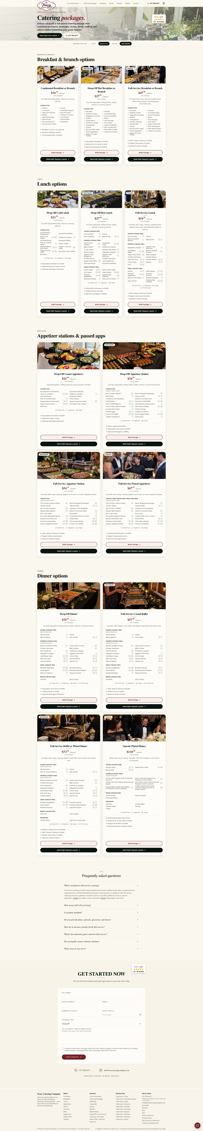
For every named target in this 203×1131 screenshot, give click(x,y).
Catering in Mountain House (126, 1099)
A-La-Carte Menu (73, 3)
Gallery (127, 3)
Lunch (93, 44)
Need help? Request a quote (56, 159)
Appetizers (104, 44)
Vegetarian (67, 1114)
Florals (111, 3)
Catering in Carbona (123, 1104)
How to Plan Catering (97, 1119)
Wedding (103, 3)
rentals (75, 898)
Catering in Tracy (122, 1096)
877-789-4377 (73, 35)
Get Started (125, 44)
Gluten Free (67, 1117)
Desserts (66, 1109)
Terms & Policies (148, 1115)
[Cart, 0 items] (164, 3)
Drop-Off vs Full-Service (98, 1114)
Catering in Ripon (122, 1119)
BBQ (65, 1112)
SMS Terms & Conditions (150, 1120)
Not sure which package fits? (187, 1118)
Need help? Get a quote (48, 35)
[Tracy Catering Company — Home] (46, 5)
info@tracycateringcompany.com (153, 1103)
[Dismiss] (198, 1117)
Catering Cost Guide (97, 1117)
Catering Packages (90, 3)
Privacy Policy (147, 1118)
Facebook (145, 1105)
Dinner (114, 44)
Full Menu (67, 1096)
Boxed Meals (94, 1112)
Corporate (93, 1104)
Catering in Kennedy (123, 1109)
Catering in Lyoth (122, 1101)
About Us (93, 1122)
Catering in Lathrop (123, 1117)
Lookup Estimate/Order (150, 1123)
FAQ (143, 1113)
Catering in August (122, 1112)
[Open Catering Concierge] (197, 1125)
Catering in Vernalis (123, 1107)
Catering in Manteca (123, 1114)
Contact (135, 3)
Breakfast (66, 1099)
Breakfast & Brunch (80, 44)
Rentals (119, 3)
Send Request (72, 1057)
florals (103, 898)
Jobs (143, 1110)
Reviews (145, 1108)
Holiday (66, 1119)
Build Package (56, 153)
